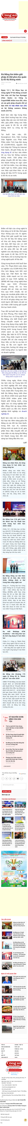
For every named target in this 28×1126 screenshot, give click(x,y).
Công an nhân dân (5, 1046)
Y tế (2, 1053)
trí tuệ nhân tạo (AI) (18, 106)
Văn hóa (17, 1051)
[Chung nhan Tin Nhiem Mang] (14, 1073)
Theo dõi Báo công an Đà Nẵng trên (9, 773)
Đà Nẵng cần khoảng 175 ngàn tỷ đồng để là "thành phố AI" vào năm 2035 (19, 964)
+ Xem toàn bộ (7, 766)
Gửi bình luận (6, 791)
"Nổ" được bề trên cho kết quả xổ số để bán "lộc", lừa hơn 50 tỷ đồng (19, 988)
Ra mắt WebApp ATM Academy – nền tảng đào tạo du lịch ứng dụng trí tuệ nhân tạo (19, 955)
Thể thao (17, 1055)
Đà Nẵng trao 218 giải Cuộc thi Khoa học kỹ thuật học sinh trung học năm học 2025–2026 (19, 935)
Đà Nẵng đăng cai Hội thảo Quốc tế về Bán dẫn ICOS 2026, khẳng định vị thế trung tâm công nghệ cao (19, 945)
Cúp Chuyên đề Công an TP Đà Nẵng (10, 37)
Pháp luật (17, 1046)
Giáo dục (17, 1053)
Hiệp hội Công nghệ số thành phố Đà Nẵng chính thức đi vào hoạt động (20, 812)
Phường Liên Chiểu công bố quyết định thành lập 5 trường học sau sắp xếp (14, 759)
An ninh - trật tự (19, 1044)
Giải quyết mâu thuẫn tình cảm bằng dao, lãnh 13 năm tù (19, 978)
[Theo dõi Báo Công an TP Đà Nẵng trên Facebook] (14, 1070)
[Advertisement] (14, 57)
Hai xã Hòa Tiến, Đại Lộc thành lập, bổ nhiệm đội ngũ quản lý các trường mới (14, 751)
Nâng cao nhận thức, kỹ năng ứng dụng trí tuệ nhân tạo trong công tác (19, 924)
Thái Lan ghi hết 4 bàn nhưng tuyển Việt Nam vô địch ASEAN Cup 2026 (14, 727)
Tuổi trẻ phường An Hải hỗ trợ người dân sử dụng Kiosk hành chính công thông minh (20, 843)
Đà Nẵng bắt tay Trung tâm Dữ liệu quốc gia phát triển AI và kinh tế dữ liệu (7, 827)
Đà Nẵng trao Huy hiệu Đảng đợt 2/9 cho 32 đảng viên (15, 743)
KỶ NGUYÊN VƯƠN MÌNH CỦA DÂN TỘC (16, 719)
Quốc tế (3, 1055)
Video (16, 1057)
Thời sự (3, 1044)
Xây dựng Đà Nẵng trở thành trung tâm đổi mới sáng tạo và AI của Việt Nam (20, 827)
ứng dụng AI (6, 152)
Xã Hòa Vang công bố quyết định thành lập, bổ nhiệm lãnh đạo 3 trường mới (15, 736)
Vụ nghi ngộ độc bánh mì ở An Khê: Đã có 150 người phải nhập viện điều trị (19, 1008)
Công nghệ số (7, 40)
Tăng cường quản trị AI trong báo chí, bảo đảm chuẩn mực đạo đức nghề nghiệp (7, 812)
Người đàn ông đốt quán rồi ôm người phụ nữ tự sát (19, 1028)
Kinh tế (3, 1051)
